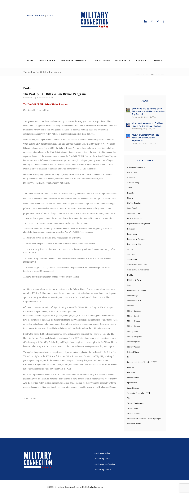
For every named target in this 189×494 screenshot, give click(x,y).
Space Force (132, 383)
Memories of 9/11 (134, 301)
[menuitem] (30, 60)
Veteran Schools (133, 414)
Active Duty (132, 172)
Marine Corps (132, 296)
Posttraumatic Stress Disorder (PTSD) (142, 362)
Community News (134, 213)
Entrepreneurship (134, 244)
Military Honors (133, 326)
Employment (132, 234)
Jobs (128, 285)
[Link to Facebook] (164, 21)
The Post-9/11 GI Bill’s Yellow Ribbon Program (54, 94)
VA (128, 398)
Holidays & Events (134, 280)
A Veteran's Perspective (136, 167)
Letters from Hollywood (136, 290)
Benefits (130, 193)
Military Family (133, 316)
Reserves (130, 367)
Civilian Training (134, 203)
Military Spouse (133, 342)
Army (129, 188)
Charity (130, 198)
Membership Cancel (102, 458)
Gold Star (131, 254)
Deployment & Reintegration (138, 224)
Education (44, 98)
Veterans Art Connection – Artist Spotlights (144, 419)
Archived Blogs (133, 183)
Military (130, 306)
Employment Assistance (136, 239)
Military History (133, 321)
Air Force (131, 178)
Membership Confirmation (104, 464)
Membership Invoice (102, 470)
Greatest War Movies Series (138, 270)
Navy (129, 357)
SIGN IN (50, 16)
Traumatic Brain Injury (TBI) (139, 393)
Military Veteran (133, 347)
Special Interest (133, 388)
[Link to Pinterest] (151, 21)
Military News (132, 331)
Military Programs (134, 337)
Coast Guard (132, 208)
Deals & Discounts (134, 218)
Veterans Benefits (134, 424)
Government (132, 260)
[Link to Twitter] (158, 21)
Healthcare (131, 275)
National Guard (133, 352)
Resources (131, 372)
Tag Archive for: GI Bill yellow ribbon (42, 72)
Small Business (133, 378)
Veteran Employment (135, 403)
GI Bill (51, 98)
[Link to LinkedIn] (145, 21)
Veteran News (132, 408)
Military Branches (134, 311)
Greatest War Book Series (137, 265)
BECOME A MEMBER (35, 16)
